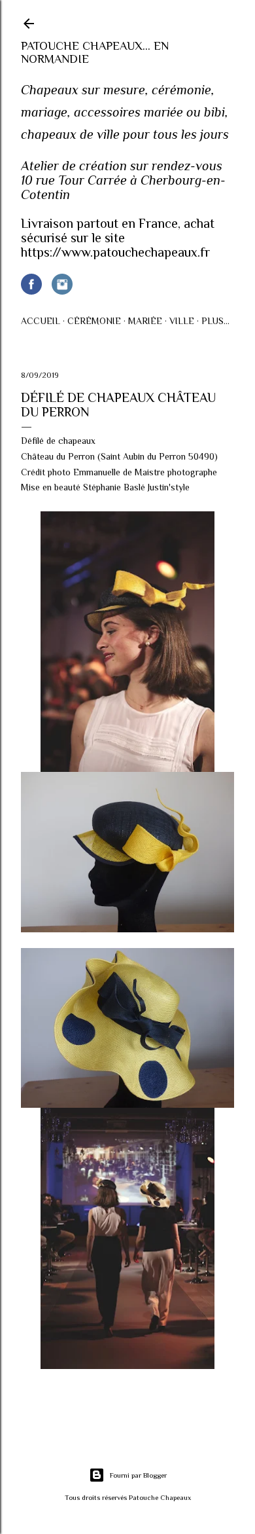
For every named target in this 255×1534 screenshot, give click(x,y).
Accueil (40, 321)
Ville (181, 321)
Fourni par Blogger (138, 1475)
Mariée (145, 321)
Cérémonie (94, 321)
